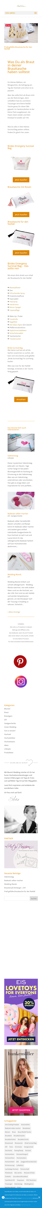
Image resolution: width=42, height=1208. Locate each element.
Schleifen (8, 1176)
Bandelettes (26, 1128)
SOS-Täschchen (31, 1180)
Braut (6, 712)
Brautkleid (8, 1136)
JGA (17, 1162)
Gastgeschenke (16, 516)
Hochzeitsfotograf (22, 1154)
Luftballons (20, 1165)
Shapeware (20, 1180)
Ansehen (21, 399)
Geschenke (8, 1150)
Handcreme (14, 304)
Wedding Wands (14, 574)
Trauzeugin (8, 1184)
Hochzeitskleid (9, 1162)
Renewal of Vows (29, 1173)
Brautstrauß (9, 1143)
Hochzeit (7, 734)
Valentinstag (13, 455)
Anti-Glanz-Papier (16, 325)
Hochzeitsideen (21, 1158)
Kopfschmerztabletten (18, 330)
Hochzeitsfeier (9, 738)
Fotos (11, 1147)
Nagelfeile (13, 322)
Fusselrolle (14, 319)
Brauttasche (19, 1143)
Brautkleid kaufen (19, 1136)
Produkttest (8, 752)
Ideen (6, 745)
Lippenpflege (14, 310)
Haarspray (13, 301)
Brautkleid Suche (23, 1139)
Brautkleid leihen (10, 1139)
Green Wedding (10, 727)
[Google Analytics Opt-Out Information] (3, 1198)
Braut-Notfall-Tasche (24, 1132)
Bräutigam (8, 716)
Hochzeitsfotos (9, 1158)
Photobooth (8, 1173)
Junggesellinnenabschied (28, 1162)
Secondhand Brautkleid (20, 1176)
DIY (9, 516)
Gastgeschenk (28, 1147)
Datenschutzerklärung (27, 1198)
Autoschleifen (25, 1125)
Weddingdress (28, 1184)
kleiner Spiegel (15, 307)
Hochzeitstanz (9, 741)
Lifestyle (11, 458)
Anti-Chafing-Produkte (12, 1125)
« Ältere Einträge (14, 612)
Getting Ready (18, 1150)
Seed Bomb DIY (10, 1180)
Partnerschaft (24, 1169)
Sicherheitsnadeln (16, 333)
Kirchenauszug (9, 1165)
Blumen (7, 709)
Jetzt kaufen (21, 179)
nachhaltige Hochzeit (11, 1169)
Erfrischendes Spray (17, 293)
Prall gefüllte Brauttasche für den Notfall (18, 48)
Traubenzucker (15, 339)
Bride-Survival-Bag (30, 1143)
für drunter (18, 1147)
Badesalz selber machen (18, 513)
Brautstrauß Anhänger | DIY (15, 888)
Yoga (19, 1188)
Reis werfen (18, 1173)
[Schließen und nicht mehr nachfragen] (39, 1198)
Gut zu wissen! (9, 730)
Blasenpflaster (15, 287)
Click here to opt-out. (26, 1205)
